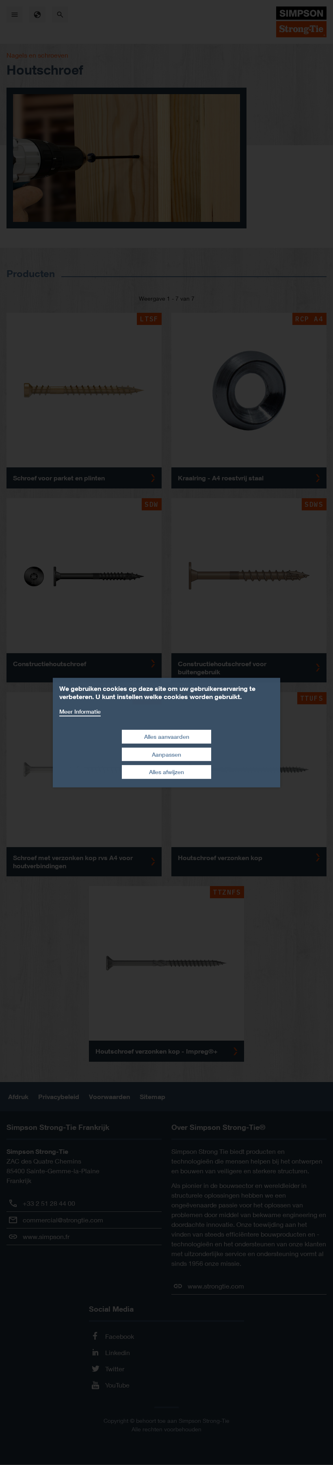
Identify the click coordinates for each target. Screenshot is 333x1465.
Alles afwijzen (166, 771)
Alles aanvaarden (166, 736)
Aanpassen (166, 754)
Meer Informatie (80, 711)
